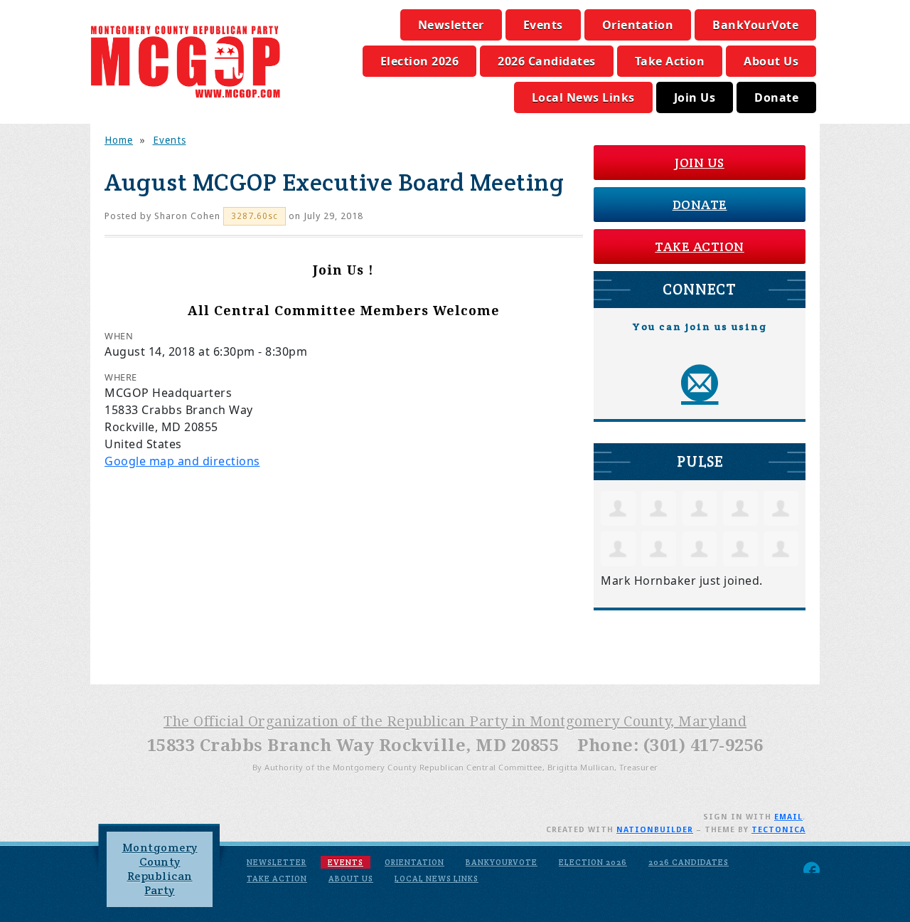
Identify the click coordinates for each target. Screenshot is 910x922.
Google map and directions (182, 461)
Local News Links (583, 97)
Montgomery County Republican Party (160, 869)
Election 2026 (419, 61)
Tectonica (778, 829)
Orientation (638, 25)
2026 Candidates (547, 61)
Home (119, 140)
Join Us (695, 97)
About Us (771, 61)
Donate (776, 97)
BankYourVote (755, 25)
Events (543, 25)
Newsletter (451, 25)
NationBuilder (654, 829)
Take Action (670, 61)
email (788, 817)
